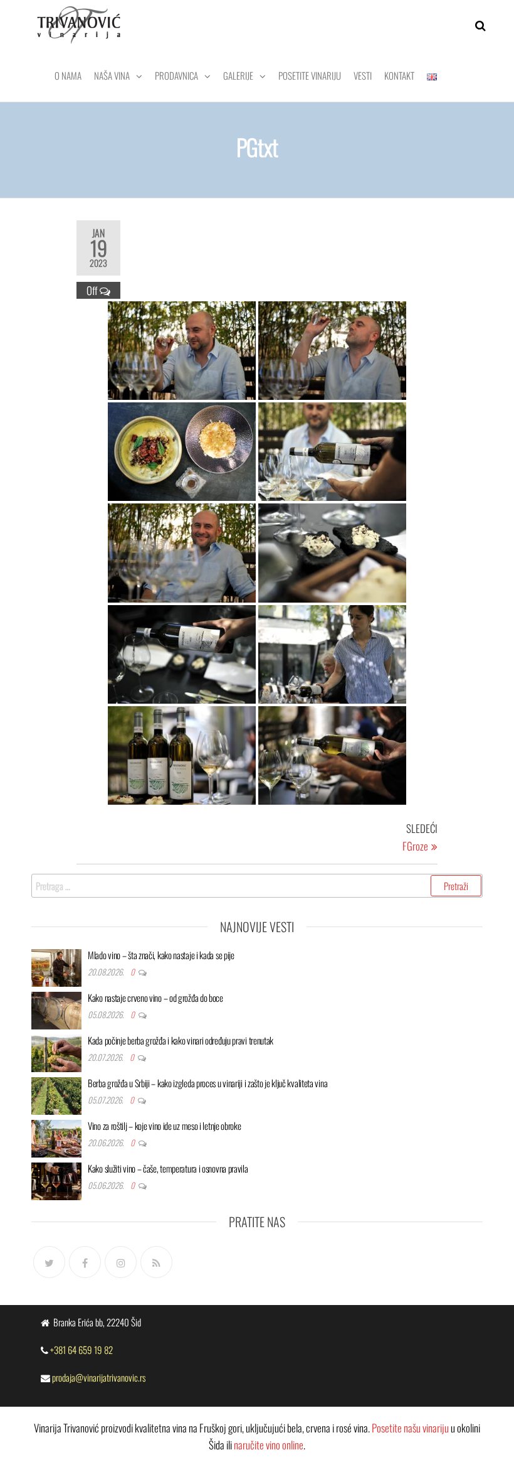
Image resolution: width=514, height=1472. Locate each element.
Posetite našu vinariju (410, 1428)
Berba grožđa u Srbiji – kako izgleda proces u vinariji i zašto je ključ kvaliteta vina (207, 1083)
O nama (68, 75)
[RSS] (156, 1262)
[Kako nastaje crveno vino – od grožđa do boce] (56, 1009)
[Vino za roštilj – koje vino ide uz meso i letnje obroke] (56, 1137)
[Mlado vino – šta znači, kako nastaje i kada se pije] (56, 966)
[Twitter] (49, 1262)
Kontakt (399, 75)
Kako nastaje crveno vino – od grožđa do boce (155, 997)
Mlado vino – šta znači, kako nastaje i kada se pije (161, 955)
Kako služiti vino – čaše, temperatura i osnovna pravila (168, 1168)
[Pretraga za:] (257, 886)
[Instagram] (121, 1262)
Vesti (363, 75)
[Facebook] (85, 1262)
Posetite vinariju (309, 75)
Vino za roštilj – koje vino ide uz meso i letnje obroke (164, 1125)
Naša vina (112, 75)
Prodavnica (176, 75)
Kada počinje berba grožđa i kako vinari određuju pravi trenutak (180, 1040)
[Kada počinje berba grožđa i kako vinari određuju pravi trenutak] (56, 1051)
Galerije (238, 75)
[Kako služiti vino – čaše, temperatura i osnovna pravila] (56, 1179)
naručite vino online (268, 1445)
